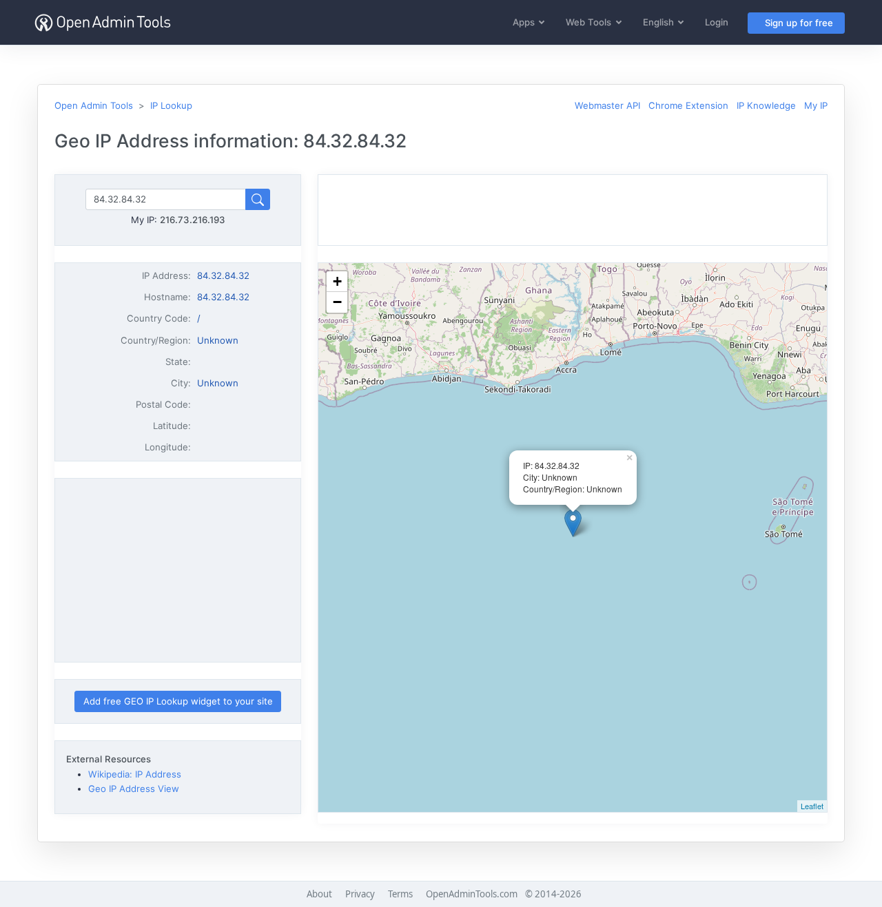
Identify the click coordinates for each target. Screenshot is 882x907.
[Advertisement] (177, 570)
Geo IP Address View (133, 788)
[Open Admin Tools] (103, 22)
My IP (816, 105)
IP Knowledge (766, 105)
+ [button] (337, 281)
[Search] (257, 199)
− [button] (337, 302)
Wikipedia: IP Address (134, 774)
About (319, 894)
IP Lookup (171, 105)
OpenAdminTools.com (471, 894)
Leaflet (812, 805)
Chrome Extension (688, 105)
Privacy (360, 894)
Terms (400, 894)
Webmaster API (607, 105)
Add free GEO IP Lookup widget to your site (178, 701)
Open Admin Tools (93, 105)
